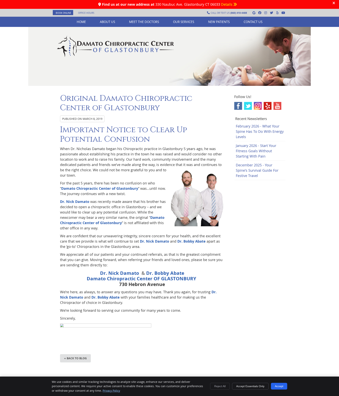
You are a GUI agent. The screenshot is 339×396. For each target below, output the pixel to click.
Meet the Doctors (144, 22)
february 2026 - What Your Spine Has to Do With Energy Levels (260, 131)
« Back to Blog (75, 358)
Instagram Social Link (258, 106)
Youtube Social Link (277, 106)
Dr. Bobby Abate (191, 241)
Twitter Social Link (248, 106)
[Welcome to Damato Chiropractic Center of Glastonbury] (115, 56)
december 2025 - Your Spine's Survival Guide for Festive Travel (257, 170)
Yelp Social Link (268, 106)
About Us (107, 22)
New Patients (219, 22)
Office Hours (86, 12)
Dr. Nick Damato (74, 201)
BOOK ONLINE (63, 12)
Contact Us (253, 22)
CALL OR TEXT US (229, 13)
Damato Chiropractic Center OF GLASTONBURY (142, 278)
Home (81, 22)
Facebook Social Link (238, 106)
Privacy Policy (111, 390)
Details (227, 4)
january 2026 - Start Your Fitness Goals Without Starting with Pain (256, 151)
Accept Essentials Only (250, 386)
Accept (279, 386)
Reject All (220, 386)
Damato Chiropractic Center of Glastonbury (99, 188)
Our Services (183, 22)
